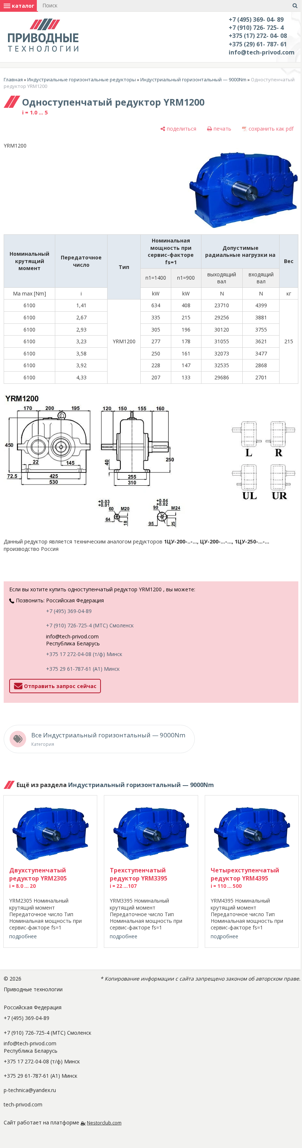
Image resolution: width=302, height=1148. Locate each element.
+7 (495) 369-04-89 (69, 610)
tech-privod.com (23, 1104)
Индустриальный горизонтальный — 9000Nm (193, 79)
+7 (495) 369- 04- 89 (256, 19)
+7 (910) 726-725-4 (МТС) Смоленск (90, 625)
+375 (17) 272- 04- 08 (258, 36)
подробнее (23, 936)
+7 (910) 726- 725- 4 (256, 28)
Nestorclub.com (104, 1123)
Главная (13, 79)
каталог (22, 5)
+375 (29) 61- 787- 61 (258, 44)
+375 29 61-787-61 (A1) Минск (83, 668)
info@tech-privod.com (262, 52)
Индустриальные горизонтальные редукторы (81, 79)
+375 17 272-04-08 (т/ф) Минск (84, 654)
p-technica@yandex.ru (30, 1090)
